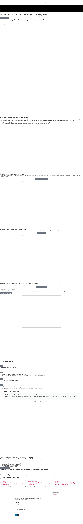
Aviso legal (44, 494)
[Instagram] (18, 515)
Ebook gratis (56, 2)
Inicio (36, 2)
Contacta (66, 2)
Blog (62, 2)
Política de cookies (58, 494)
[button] (0, 397)
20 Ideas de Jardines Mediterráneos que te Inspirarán (41, 483)
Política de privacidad (51, 494)
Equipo (51, 2)
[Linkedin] (16, 515)
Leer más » (2, 489)
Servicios (40, 2)
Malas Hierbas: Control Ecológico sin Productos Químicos (67, 483)
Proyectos (46, 2)
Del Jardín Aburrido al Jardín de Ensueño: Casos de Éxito (13, 483)
